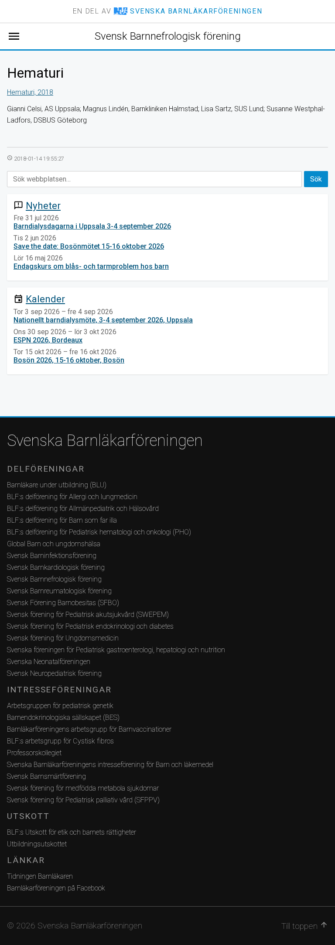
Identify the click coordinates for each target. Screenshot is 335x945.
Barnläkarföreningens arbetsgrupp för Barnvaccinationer (89, 729)
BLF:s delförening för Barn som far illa (62, 520)
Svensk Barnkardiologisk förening (56, 567)
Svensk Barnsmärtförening (46, 776)
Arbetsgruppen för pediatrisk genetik (60, 706)
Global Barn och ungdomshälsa (53, 544)
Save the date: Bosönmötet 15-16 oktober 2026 (89, 246)
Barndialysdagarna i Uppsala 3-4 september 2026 (92, 226)
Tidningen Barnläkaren (40, 876)
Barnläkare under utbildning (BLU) (56, 485)
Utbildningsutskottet (37, 844)
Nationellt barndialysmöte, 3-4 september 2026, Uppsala (103, 320)
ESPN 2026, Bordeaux (48, 340)
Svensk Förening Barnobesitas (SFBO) (63, 603)
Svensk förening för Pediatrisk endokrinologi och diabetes (90, 626)
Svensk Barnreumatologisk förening (59, 591)
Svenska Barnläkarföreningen (105, 440)
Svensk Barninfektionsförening (51, 555)
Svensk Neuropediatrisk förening (54, 673)
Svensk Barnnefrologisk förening (168, 36)
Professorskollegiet (34, 753)
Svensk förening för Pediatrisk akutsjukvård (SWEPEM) (88, 614)
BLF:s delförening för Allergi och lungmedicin (72, 497)
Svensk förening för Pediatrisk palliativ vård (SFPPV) (83, 800)
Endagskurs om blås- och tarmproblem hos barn (91, 266)
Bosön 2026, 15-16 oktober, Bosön (69, 360)
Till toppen (304, 926)
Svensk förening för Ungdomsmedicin (63, 638)
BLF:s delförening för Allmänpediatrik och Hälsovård (83, 508)
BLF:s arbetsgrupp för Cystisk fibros (60, 741)
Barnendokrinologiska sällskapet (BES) (63, 717)
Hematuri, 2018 (30, 92)
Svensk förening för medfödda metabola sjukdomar (83, 788)
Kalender (45, 299)
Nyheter (43, 205)
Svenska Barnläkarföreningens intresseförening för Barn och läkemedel (110, 764)
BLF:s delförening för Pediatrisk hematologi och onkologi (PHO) (99, 532)
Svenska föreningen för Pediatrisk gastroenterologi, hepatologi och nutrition (116, 650)
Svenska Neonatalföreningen (48, 661)
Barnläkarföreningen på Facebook (56, 888)
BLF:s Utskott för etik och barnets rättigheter (71, 832)
